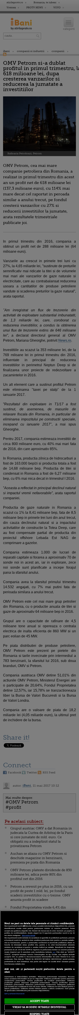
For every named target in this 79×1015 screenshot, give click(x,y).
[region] (39, 962)
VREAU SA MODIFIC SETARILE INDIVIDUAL (39, 1007)
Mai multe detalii (28, 935)
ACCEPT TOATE (39, 1001)
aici (54, 952)
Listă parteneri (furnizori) (14, 994)
